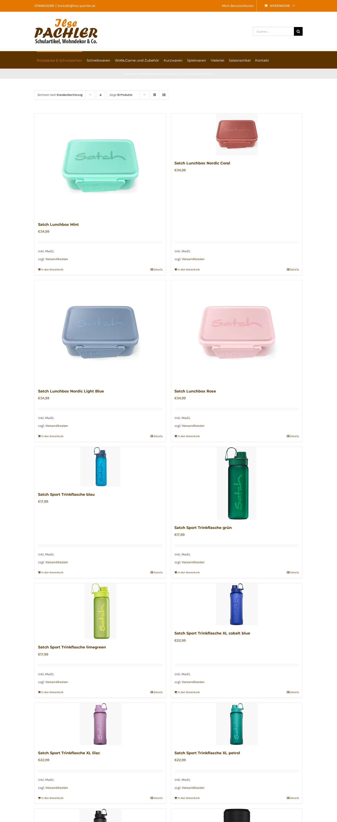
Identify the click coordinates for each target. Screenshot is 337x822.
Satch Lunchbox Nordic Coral (202, 163)
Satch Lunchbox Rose (195, 391)
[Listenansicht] (163, 94)
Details (158, 269)
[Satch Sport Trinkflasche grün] (236, 483)
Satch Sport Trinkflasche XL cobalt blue (212, 633)
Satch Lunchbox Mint (58, 224)
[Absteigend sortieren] (100, 95)
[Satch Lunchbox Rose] (236, 331)
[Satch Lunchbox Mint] (100, 165)
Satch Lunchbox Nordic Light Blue (71, 391)
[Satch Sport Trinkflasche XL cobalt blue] (236, 604)
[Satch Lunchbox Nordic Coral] (236, 134)
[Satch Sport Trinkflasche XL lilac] (100, 724)
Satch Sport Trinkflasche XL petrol (207, 753)
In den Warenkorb (52, 269)
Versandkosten (56, 259)
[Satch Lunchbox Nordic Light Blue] (100, 331)
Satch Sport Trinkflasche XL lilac (69, 753)
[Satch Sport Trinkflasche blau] (100, 467)
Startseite (130, 74)
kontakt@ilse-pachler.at (76, 6)
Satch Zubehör (191, 74)
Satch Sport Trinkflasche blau (66, 494)
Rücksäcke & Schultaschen (159, 74)
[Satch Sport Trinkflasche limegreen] (100, 611)
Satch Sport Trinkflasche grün (203, 527)
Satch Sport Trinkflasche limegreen (72, 647)
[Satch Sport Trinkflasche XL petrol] (236, 724)
